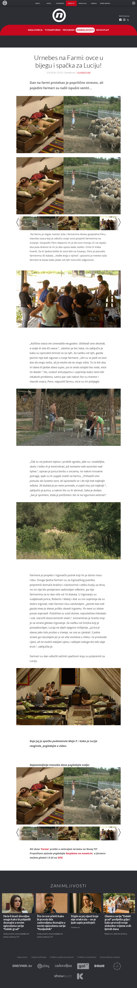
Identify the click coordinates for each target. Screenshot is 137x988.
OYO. (60, 857)
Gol (83, 966)
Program (68, 30)
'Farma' (45, 849)
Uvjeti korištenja (38, 957)
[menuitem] (133, 3)
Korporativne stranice (110, 957)
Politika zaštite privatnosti (62, 957)
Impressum (22, 957)
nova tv (71, 3)
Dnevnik (22, 966)
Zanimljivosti (85, 30)
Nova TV (6, 3)
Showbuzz (63, 976)
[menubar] (133, 3)
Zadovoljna (63, 966)
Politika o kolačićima (86, 957)
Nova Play (102, 30)
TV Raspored (53, 30)
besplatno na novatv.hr (79, 853)
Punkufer (117, 966)
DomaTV (99, 966)
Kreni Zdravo (80, 976)
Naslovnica (35, 30)
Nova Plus (43, 966)
